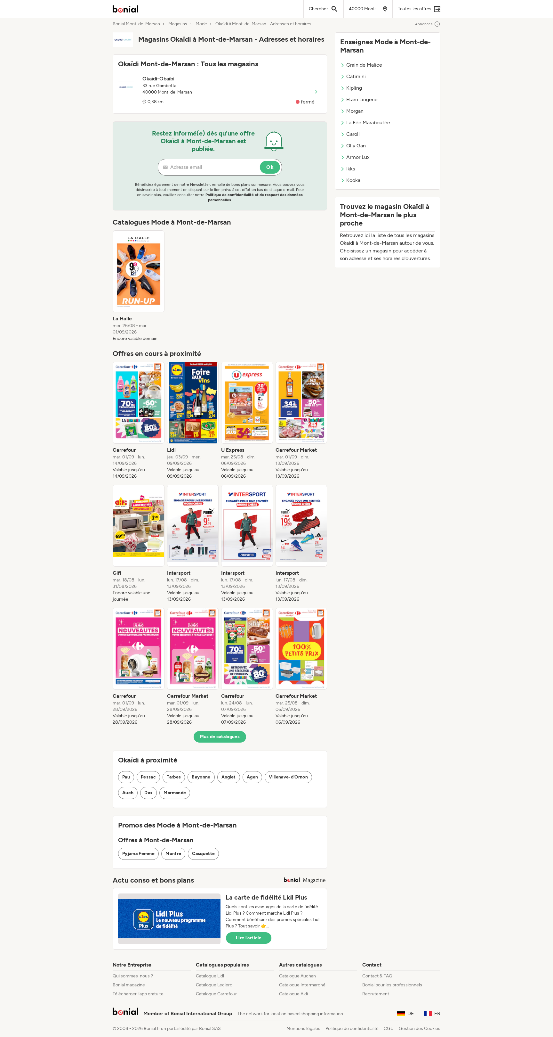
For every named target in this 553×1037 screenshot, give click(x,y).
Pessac (148, 777)
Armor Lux (358, 157)
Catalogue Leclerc (214, 985)
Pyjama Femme (138, 853)
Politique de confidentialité (352, 1028)
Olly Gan (356, 146)
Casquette (203, 853)
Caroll (353, 134)
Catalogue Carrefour (216, 994)
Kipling (354, 88)
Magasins (177, 24)
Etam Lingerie (362, 99)
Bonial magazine (129, 985)
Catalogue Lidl (210, 976)
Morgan (355, 111)
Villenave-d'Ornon (288, 777)
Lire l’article (248, 938)
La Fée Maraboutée (368, 122)
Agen (252, 777)
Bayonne (201, 777)
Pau (126, 777)
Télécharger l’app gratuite (138, 994)
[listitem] (138, 286)
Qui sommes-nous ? (133, 976)
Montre (173, 853)
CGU (389, 1028)
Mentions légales (303, 1028)
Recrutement (375, 994)
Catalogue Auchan (297, 976)
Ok (270, 167)
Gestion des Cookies (419, 1028)
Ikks (350, 169)
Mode (201, 24)
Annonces (424, 24)
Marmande (175, 792)
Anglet (228, 777)
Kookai (354, 180)
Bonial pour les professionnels (392, 985)
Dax (148, 792)
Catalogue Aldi (293, 994)
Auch (127, 792)
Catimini (356, 76)
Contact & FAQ (377, 976)
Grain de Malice (364, 65)
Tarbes (174, 777)
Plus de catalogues (220, 736)
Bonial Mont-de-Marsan (136, 24)
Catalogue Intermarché (302, 985)
